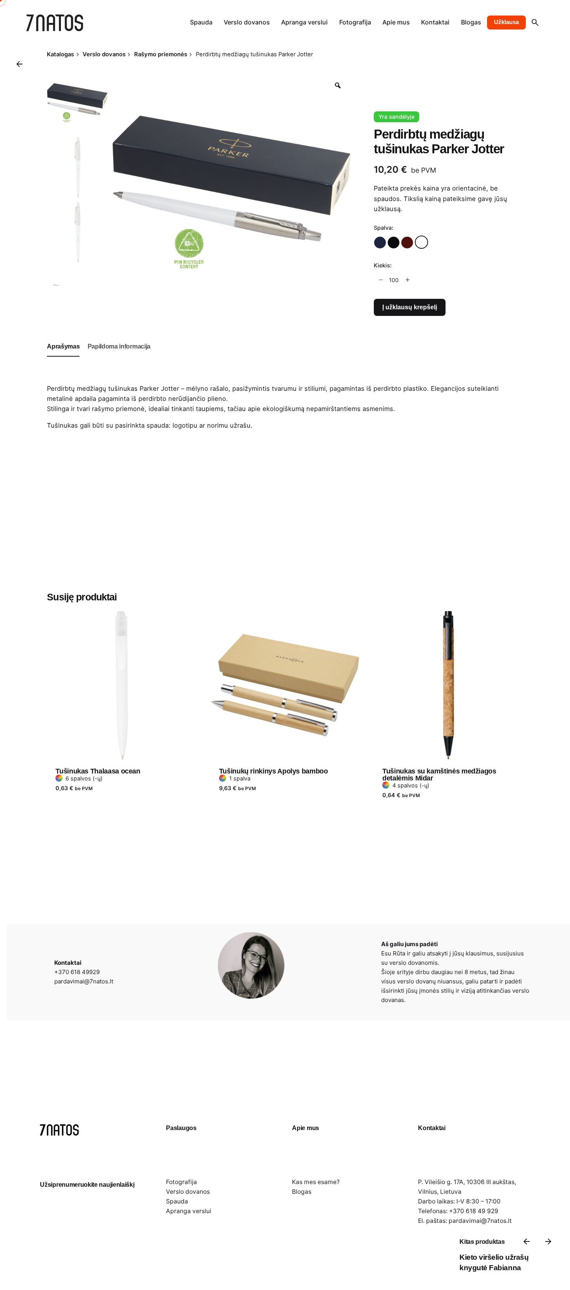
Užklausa (506, 22)
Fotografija (181, 1182)
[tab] (63, 356)
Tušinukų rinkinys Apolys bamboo (273, 771)
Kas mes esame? (316, 1182)
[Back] (19, 64)
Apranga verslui (188, 1211)
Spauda (177, 1201)
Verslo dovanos (188, 1191)
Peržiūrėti (70, 604)
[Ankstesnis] (526, 1241)
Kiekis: (383, 265)
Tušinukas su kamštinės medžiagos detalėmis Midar (439, 774)
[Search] (535, 22)
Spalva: (383, 227)
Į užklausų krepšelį (409, 307)
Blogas (301, 1191)
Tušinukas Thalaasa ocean (97, 771)
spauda (158, 425)
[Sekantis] (548, 1241)
